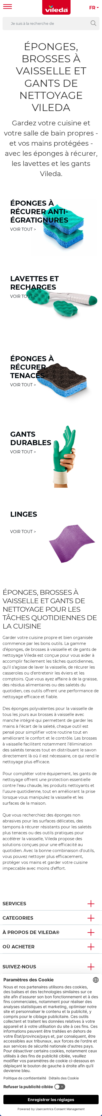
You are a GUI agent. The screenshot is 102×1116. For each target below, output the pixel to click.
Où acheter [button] (19, 946)
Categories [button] (18, 918)
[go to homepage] (56, 7)
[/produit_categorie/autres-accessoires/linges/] (51, 535)
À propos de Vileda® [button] (31, 932)
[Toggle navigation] (7, 7)
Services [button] (14, 903)
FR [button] (92, 7)
